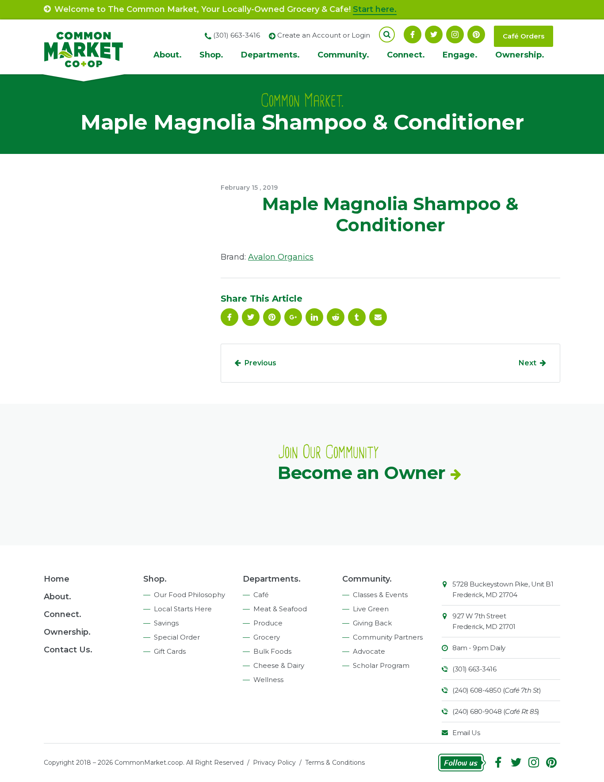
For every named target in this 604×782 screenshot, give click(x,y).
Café (261, 594)
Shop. (211, 55)
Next (527, 363)
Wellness (268, 679)
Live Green (371, 609)
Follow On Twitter (434, 34)
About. (167, 55)
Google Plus (293, 317)
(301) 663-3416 (474, 669)
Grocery (266, 637)
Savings (166, 623)
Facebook (412, 34)
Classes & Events (380, 594)
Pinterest (476, 34)
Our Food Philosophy (189, 594)
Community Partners (388, 637)
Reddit (335, 317)
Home (56, 579)
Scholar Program (381, 665)
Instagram (455, 34)
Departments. (270, 55)
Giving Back (372, 623)
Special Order (177, 637)
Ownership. (519, 55)
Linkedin (314, 317)
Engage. (460, 55)
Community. (343, 55)
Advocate (369, 651)
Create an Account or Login (323, 35)
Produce (268, 623)
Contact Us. (68, 650)
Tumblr (357, 317)
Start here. (375, 9)
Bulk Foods (272, 651)
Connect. (406, 55)
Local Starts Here (183, 609)
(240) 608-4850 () (496, 690)
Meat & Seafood (280, 609)
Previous (260, 363)
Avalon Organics (280, 257)
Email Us (466, 732)
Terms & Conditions (335, 763)
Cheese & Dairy (278, 665)
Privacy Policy (274, 763)
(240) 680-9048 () (495, 711)
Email (378, 317)
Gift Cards (170, 651)
